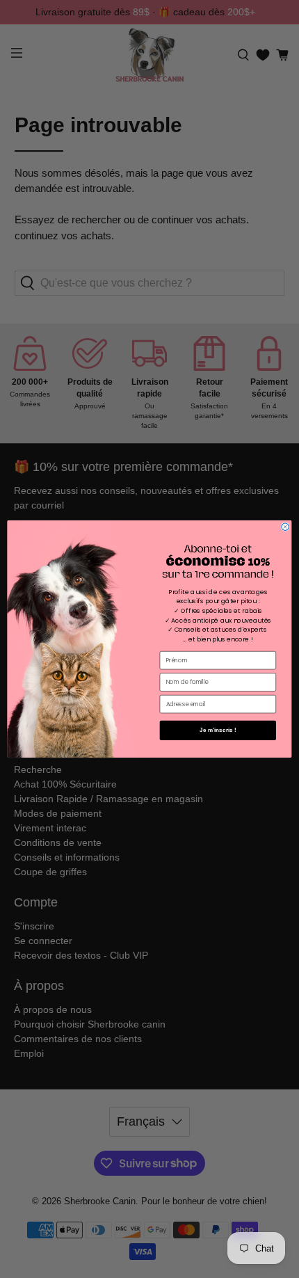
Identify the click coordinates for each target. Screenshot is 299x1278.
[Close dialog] (285, 526)
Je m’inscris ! (218, 730)
